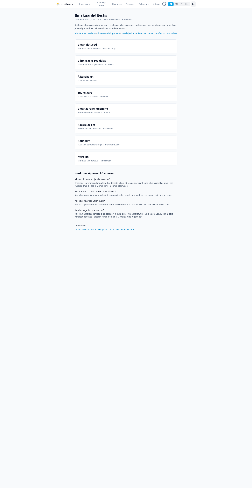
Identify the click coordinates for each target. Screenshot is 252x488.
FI (181, 4)
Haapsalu (102, 229)
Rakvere (86, 229)
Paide (123, 229)
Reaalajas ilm (127, 33)
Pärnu (94, 229)
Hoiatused (117, 4)
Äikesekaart (141, 33)
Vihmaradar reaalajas (85, 33)
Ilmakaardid (84, 4)
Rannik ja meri (101, 4)
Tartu (111, 229)
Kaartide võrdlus (157, 33)
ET (171, 4)
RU (186, 4)
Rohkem (143, 4)
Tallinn (78, 229)
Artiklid (156, 4)
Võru (117, 229)
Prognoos (130, 4)
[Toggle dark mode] (193, 4)
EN (176, 4)
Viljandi (130, 229)
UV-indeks (172, 33)
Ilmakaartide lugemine (108, 33)
